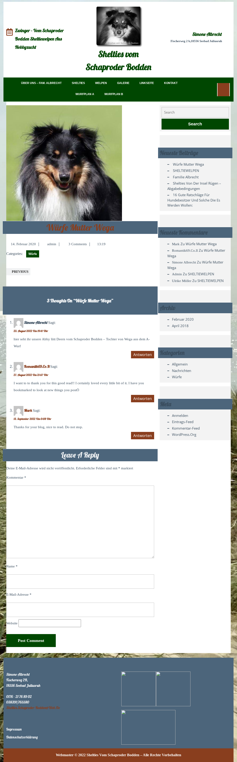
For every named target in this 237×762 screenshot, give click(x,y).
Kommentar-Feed (186, 428)
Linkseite (147, 83)
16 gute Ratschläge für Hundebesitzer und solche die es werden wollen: (193, 200)
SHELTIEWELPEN (186, 170)
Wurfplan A (84, 94)
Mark (28, 410)
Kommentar (16, 477)
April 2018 (180, 325)
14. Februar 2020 (23, 244)
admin (51, 244)
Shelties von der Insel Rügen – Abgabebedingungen (194, 186)
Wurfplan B (113, 94)
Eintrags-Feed (182, 421)
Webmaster (65, 755)
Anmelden (180, 415)
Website (12, 623)
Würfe (32, 254)
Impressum (14, 729)
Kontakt (171, 83)
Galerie (123, 83)
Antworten (142, 354)
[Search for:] (195, 112)
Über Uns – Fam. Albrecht (41, 83)
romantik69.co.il (37, 366)
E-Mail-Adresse (18, 594)
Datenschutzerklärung (22, 737)
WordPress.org (184, 434)
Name (12, 566)
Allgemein (180, 364)
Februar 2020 (183, 319)
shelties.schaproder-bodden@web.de (33, 707)
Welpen (101, 83)
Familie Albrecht (186, 177)
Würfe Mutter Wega (80, 227)
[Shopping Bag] (223, 89)
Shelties (78, 83)
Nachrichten (181, 370)
